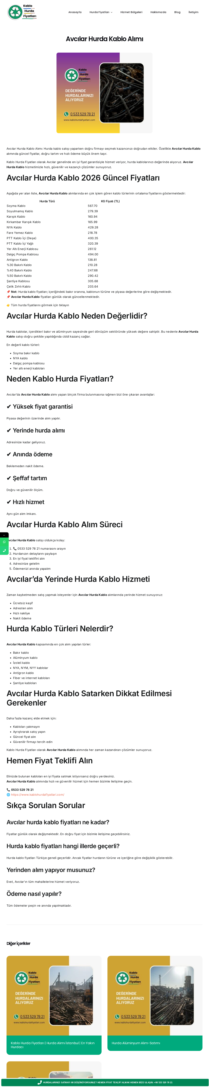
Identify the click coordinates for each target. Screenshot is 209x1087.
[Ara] (4, 550)
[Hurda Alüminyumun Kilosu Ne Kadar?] (54, 1063)
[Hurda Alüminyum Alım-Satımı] (154, 958)
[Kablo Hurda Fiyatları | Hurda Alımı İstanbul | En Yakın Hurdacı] (54, 958)
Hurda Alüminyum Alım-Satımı (136, 1043)
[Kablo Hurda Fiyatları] (22, 4)
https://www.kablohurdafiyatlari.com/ (37, 794)
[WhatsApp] (4, 542)
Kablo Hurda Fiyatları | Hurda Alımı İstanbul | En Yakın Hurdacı (53, 1045)
